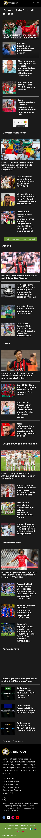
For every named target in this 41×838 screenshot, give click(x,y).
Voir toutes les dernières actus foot (20, 239)
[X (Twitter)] (8, 817)
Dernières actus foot (14, 132)
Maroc (6, 343)
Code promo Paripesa (12, 790)
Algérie (7, 246)
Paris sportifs (11, 649)
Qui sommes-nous (12, 826)
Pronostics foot (12, 542)
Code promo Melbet (11, 781)
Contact (24, 829)
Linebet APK (8, 793)
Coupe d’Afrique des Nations (20, 443)
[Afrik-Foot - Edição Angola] (23, 831)
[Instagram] (12, 817)
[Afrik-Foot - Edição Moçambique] (18, 831)
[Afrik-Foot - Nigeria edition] (30, 829)
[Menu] (38, 3)
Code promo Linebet (12, 787)
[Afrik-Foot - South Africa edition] (35, 829)
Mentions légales (11, 829)
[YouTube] (17, 817)
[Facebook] (4, 817)
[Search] (33, 3)
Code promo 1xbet (11, 784)
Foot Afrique (18, 741)
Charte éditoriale (28, 826)
